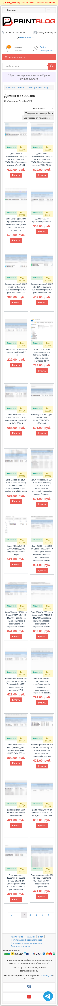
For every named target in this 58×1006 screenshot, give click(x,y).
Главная (11, 10)
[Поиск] (52, 66)
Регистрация (46, 50)
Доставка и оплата (20, 946)
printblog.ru (46, 975)
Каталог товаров (16, 57)
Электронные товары (39, 87)
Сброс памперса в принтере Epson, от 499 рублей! (29, 77)
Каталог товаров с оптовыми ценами (29, 2)
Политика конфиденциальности (27, 940)
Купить (16, 175)
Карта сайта (17, 936)
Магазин (30, 936)
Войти (43, 47)
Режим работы (26, 37)
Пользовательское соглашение (26, 943)
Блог (40, 936)
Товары (21, 87)
